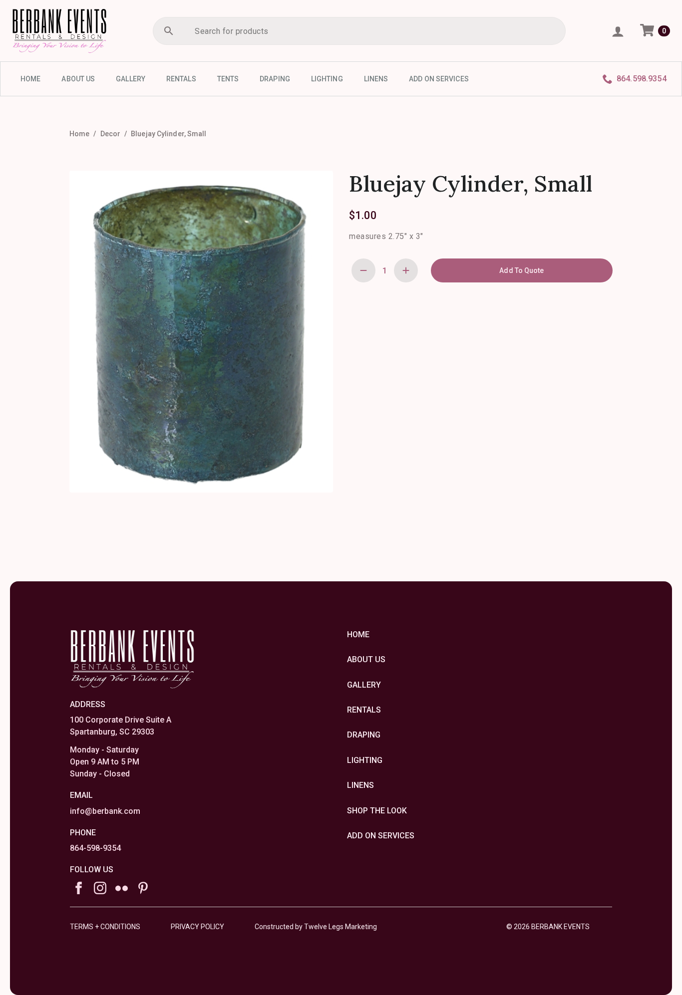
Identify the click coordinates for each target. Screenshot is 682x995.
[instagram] (100, 888)
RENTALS (181, 79)
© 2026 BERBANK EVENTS (548, 927)
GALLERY (130, 79)
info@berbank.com (105, 811)
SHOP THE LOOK (377, 810)
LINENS (376, 79)
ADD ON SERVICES (439, 79)
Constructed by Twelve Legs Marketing (316, 927)
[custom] (121, 888)
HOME (30, 79)
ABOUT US (78, 79)
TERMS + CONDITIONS (105, 927)
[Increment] (406, 270)
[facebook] (78, 888)
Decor (110, 134)
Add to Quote (521, 270)
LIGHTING (327, 79)
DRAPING (275, 79)
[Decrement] (363, 270)
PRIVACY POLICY (197, 927)
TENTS (228, 79)
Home (79, 134)
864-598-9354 (95, 848)
